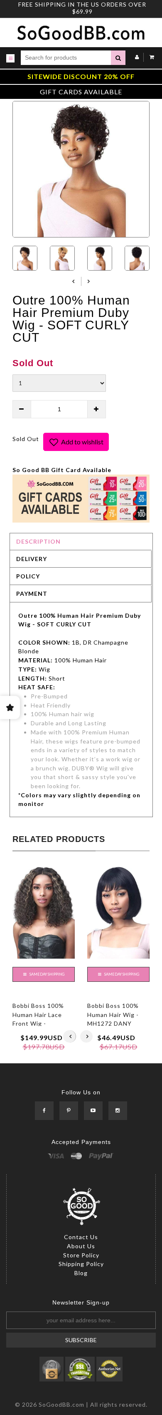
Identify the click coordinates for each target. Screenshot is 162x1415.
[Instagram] (117, 1111)
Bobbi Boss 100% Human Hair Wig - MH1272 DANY (113, 1014)
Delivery (31, 558)
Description (38, 541)
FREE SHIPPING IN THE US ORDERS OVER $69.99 (82, 8)
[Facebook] (44, 1111)
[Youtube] (93, 1111)
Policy (28, 576)
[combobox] (66, 57)
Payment (31, 593)
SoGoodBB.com (61, 1404)
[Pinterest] (68, 1111)
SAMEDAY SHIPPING (46, 974)
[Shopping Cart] (150, 57)
